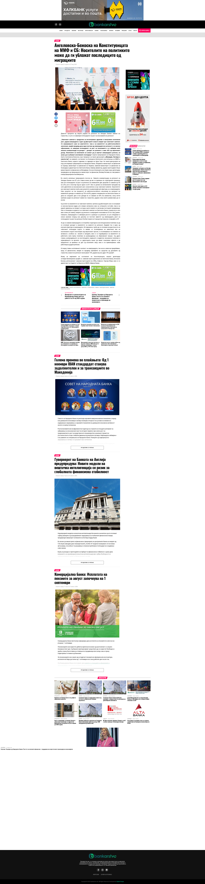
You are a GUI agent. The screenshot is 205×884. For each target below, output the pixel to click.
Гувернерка (91, 287)
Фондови (124, 30)
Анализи (74, 30)
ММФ (97, 287)
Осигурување (103, 30)
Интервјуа (80, 30)
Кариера (111, 30)
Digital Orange (120, 881)
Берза (130, 30)
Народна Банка (104, 287)
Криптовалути (89, 30)
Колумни (117, 30)
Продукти (67, 30)
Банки (61, 30)
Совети (135, 30)
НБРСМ (112, 287)
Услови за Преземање (106, 874)
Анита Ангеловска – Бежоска (78, 287)
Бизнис (96, 30)
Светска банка (66, 289)
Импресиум (96, 874)
